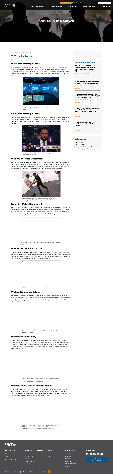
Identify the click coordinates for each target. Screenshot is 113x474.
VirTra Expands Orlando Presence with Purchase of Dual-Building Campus (86, 123)
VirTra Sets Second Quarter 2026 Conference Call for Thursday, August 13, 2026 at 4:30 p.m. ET (87, 95)
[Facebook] (87, 454)
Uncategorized (82, 149)
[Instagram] (101, 454)
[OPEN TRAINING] (61, 6)
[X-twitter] (94, 454)
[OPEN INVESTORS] (95, 6)
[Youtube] (98, 454)
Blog (79, 145)
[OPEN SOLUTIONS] (43, 6)
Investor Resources (83, 147)
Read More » (78, 76)
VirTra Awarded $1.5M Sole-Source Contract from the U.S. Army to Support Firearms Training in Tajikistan (86, 68)
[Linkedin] (91, 454)
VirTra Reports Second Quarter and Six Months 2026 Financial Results (87, 82)
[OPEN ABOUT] (76, 6)
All (78, 143)
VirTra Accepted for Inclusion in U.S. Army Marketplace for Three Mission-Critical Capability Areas (87, 109)
